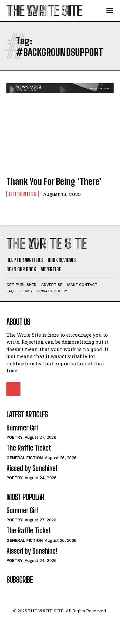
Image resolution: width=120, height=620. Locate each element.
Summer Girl (22, 427)
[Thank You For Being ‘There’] (60, 138)
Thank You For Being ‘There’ (53, 181)
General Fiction (24, 457)
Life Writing (22, 194)
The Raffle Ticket (28, 448)
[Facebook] (13, 389)
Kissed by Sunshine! (32, 468)
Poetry (14, 437)
